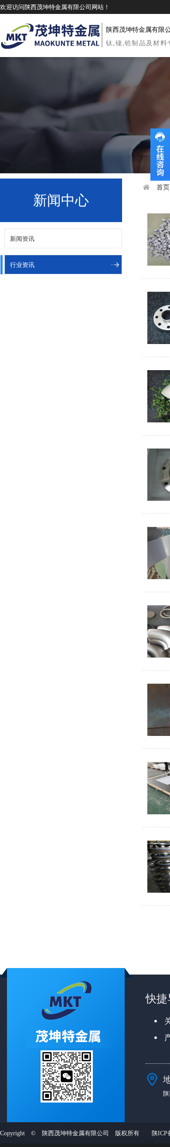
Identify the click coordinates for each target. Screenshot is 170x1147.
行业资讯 (22, 264)
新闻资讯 (22, 238)
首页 (163, 187)
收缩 (160, 154)
